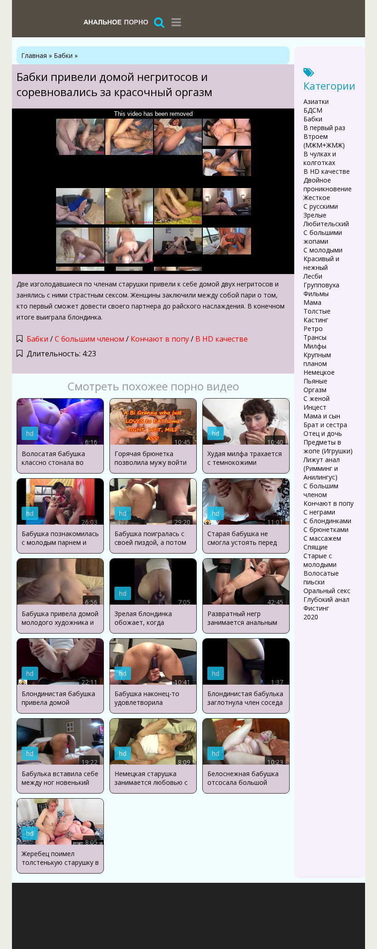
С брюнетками (325, 529)
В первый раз (324, 127)
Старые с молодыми (320, 560)
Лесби (312, 276)
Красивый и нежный (321, 263)
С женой (316, 398)
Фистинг (316, 608)
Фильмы (316, 293)
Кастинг (315, 319)
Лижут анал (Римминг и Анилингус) (321, 468)
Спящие (315, 547)
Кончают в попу (160, 339)
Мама (312, 302)
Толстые (317, 311)
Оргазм (314, 389)
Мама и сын (321, 416)
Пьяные (315, 381)
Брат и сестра (325, 424)
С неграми (319, 512)
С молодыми (323, 250)
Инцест (314, 407)
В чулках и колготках (319, 158)
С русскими (320, 206)
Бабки (37, 339)
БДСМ (312, 110)
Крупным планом (317, 359)
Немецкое (319, 372)
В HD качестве (221, 339)
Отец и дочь (322, 433)
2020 (310, 616)
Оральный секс (326, 590)
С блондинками (327, 520)
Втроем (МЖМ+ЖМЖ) (324, 140)
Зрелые (314, 215)
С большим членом (89, 339)
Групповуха (321, 284)
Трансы (314, 337)
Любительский (326, 223)
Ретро (313, 328)
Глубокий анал (326, 599)
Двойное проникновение (327, 184)
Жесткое (316, 197)
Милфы (314, 346)
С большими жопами (322, 237)
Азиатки (316, 101)
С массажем (322, 538)
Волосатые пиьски (321, 577)
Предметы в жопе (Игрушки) (328, 446)
